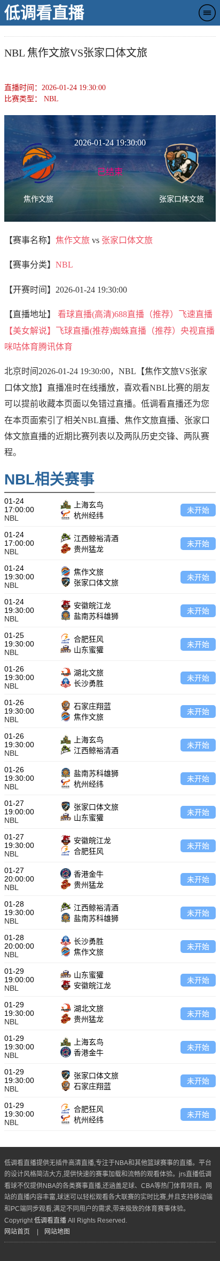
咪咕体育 (21, 346)
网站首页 (17, 1231)
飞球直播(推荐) (84, 330)
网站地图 (57, 1231)
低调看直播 (44, 12)
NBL (64, 264)
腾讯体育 (55, 346)
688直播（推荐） (146, 314)
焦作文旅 (73, 240)
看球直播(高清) (86, 314)
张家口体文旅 (127, 240)
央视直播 (197, 330)
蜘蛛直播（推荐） (146, 330)
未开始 (198, 510)
